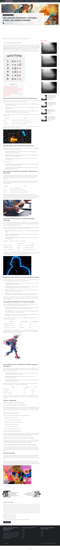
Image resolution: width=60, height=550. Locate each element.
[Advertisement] (30, 32)
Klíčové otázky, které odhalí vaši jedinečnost (10, 87)
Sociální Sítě (27, 1)
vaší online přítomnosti (12, 49)
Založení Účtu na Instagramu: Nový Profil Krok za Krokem (29, 494)
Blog (42, 543)
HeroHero (42, 532)
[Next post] (39, 494)
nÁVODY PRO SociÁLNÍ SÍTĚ (28, 527)
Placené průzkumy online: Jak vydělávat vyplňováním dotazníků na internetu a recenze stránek (52, 97)
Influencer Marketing (9, 1)
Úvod (3, 1)
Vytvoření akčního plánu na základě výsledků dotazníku (12, 89)
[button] (57, 1)
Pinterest (23, 534)
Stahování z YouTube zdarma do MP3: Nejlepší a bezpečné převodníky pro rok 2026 (48, 76)
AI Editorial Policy (30, 548)
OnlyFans (42, 534)
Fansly (42, 530)
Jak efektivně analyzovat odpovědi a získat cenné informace (13, 88)
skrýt (15, 84)
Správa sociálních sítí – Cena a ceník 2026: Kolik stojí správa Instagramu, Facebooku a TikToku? (51, 118)
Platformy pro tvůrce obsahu (18, 1)
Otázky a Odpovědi (7, 94)
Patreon (42, 535)
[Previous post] (3, 494)
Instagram (23, 531)
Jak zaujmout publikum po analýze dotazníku (11, 92)
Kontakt (36, 1)
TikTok (23, 536)
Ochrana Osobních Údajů (53, 543)
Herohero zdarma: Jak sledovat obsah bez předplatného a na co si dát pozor (51, 111)
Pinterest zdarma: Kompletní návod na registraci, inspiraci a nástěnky (49, 62)
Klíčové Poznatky (6, 95)
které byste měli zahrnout (21, 228)
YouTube (23, 537)
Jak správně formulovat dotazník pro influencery (11, 86)
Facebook (23, 529)
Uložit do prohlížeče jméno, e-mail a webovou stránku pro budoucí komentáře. (16, 519)
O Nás (33, 1)
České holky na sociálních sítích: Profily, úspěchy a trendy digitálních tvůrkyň (51, 103)
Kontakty (47, 543)
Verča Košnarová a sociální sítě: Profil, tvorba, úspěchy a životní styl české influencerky (49, 49)
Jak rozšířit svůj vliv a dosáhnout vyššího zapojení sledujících (13, 93)
